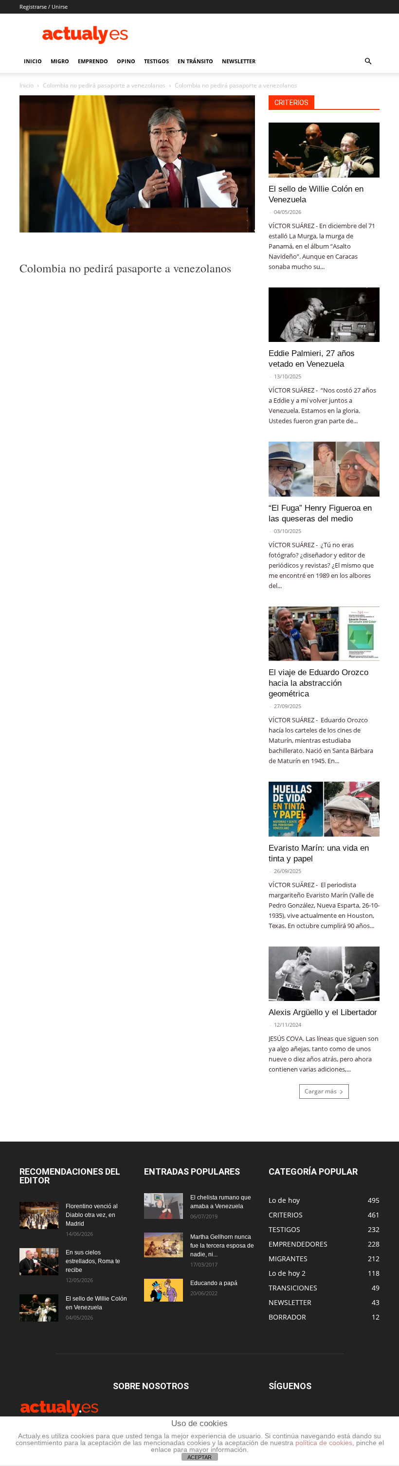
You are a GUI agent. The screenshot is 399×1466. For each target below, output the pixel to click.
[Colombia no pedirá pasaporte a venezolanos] (137, 230)
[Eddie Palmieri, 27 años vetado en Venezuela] (324, 314)
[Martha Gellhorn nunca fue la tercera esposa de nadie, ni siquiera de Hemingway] (163, 1245)
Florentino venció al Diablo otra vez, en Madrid (92, 1215)
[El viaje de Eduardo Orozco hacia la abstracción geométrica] (324, 634)
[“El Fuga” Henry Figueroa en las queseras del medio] (324, 469)
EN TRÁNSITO (195, 61)
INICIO (33, 61)
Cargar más (321, 1091)
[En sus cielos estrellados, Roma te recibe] (38, 1261)
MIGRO (60, 61)
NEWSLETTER (238, 61)
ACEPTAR (199, 1457)
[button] (368, 61)
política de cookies (323, 1443)
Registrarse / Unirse (43, 6)
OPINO (126, 61)
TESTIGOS (156, 61)
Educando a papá (213, 1283)
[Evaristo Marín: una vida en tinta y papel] (324, 809)
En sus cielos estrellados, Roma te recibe (93, 1261)
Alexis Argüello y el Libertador (323, 1012)
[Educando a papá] (163, 1290)
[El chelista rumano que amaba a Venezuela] (163, 1206)
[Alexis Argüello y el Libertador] (324, 974)
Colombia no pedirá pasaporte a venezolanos (104, 85)
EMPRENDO (93, 61)
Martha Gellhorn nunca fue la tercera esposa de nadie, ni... (222, 1246)
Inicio (26, 85)
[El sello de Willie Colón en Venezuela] (324, 150)
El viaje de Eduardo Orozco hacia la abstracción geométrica (318, 683)
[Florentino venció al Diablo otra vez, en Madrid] (38, 1215)
